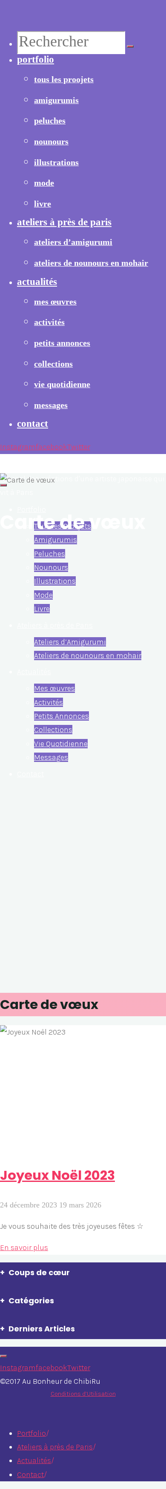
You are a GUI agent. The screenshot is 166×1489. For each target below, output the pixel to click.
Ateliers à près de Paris (55, 1447)
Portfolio (31, 1433)
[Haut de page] (3, 1356)
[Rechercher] (130, 46)
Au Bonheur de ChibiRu (51, 463)
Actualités (34, 1460)
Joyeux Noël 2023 (57, 1175)
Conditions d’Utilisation (83, 1393)
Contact (30, 1474)
